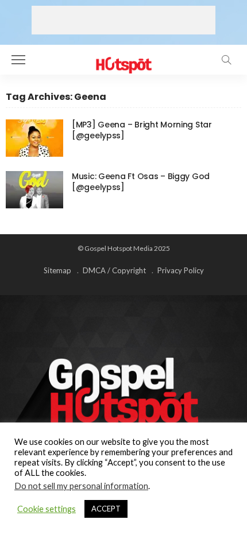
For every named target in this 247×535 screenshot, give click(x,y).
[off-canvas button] (18, 60)
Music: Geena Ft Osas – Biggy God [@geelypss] (141, 181)
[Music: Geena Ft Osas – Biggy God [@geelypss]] (34, 189)
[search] (226, 60)
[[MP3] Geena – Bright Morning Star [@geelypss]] (34, 138)
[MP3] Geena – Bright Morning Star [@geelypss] (142, 130)
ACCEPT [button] (106, 508)
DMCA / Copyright (114, 270)
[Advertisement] (123, 20)
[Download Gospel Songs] (123, 58)
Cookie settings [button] (46, 509)
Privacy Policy (180, 270)
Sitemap (57, 270)
